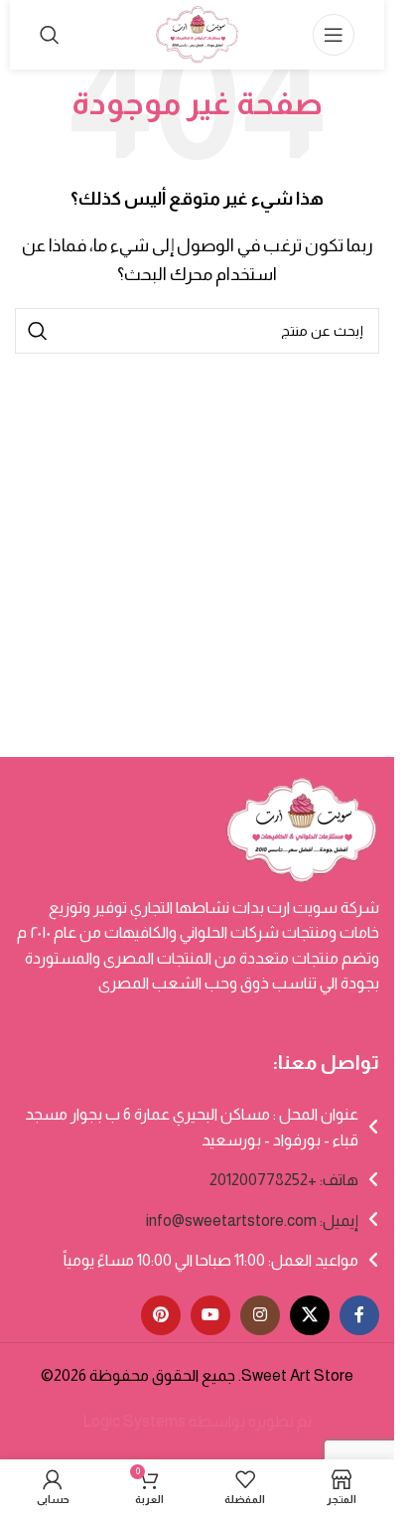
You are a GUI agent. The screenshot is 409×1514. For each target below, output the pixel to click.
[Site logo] (196, 33)
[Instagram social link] (260, 1315)
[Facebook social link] (359, 1315)
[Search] (49, 35)
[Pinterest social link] (161, 1315)
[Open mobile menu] (333, 35)
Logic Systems (134, 1421)
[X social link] (310, 1315)
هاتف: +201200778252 (283, 1179)
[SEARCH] (38, 331)
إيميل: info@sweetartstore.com (252, 1220)
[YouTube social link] (210, 1315)
